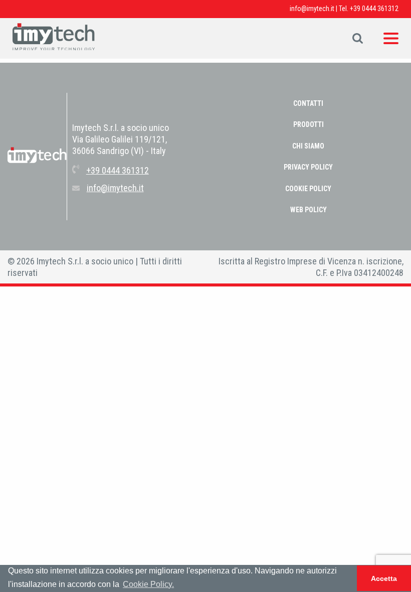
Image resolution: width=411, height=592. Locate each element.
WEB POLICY (308, 210)
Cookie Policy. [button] (148, 584)
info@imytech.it (312, 9)
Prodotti (308, 124)
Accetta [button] (384, 578)
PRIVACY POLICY (308, 167)
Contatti (308, 103)
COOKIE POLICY (308, 189)
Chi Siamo (308, 146)
